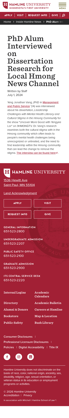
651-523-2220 (14, 280)
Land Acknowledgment (20, 193)
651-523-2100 (14, 255)
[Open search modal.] (63, 15)
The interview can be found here (36, 153)
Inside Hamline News (28, 22)
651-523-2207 (14, 243)
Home (7, 22)
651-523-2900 (14, 267)
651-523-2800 (14, 231)
